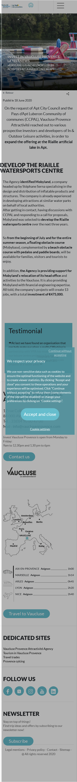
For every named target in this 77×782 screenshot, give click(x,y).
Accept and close (40, 414)
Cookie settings (40, 429)
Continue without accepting (60, 353)
